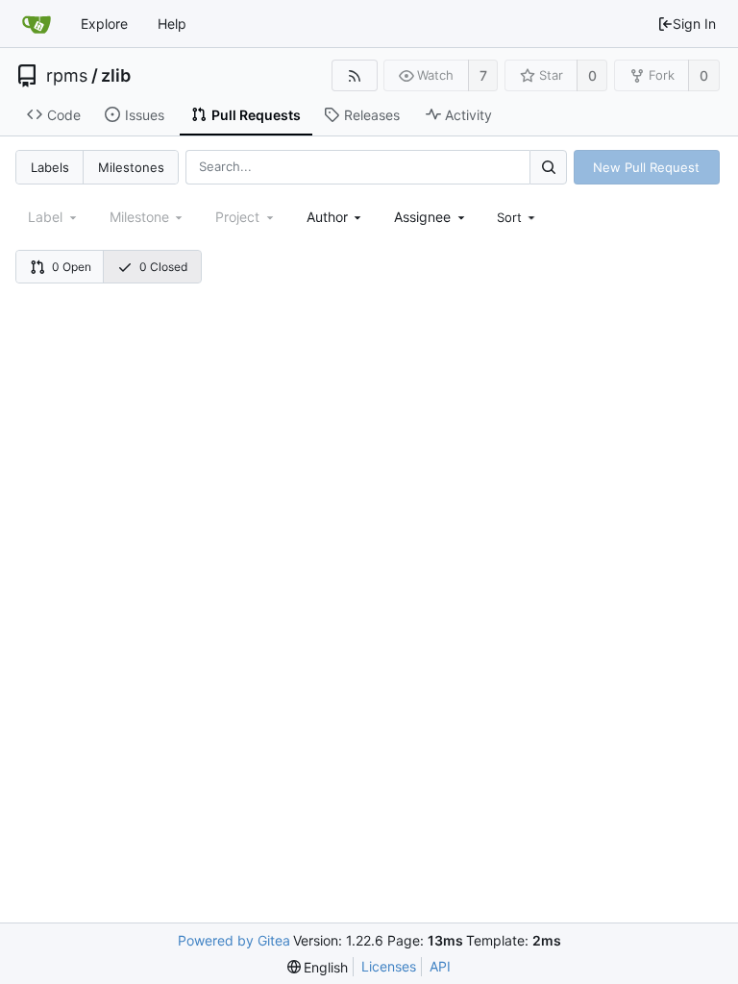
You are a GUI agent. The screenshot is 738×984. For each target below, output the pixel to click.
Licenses (388, 966)
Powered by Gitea (234, 940)
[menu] (518, 217)
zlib (116, 76)
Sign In (694, 23)
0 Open (71, 266)
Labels (50, 167)
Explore (104, 23)
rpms (66, 76)
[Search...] (547, 167)
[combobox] (336, 216)
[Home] (36, 24)
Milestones (131, 167)
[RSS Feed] (354, 75)
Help (172, 23)
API (440, 966)
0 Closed (163, 266)
